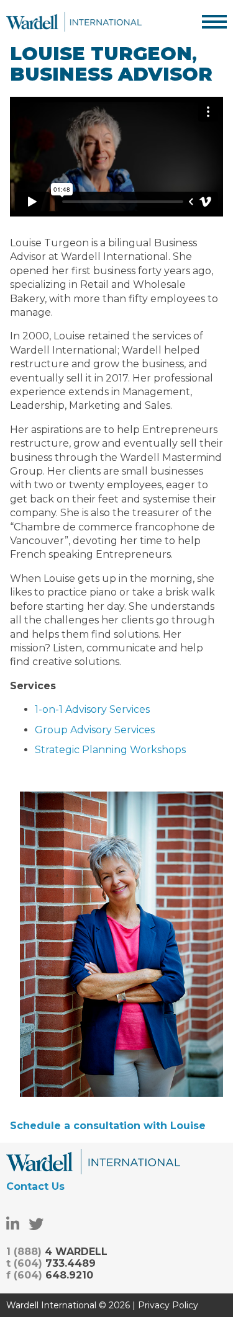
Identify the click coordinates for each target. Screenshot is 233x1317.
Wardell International (74, 22)
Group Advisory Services (95, 730)
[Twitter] (36, 1224)
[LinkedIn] (12, 1224)
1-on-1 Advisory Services (92, 709)
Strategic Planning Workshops (110, 750)
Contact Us (35, 1186)
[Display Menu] (214, 22)
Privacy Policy (168, 1305)
